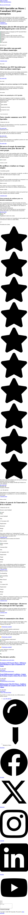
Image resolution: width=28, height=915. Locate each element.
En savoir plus (3, 212)
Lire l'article (2, 670)
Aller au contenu (4, 0)
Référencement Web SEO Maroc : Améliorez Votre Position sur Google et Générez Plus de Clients (13, 685)
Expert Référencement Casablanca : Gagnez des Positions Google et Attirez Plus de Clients (13, 674)
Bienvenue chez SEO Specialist (5, 4)
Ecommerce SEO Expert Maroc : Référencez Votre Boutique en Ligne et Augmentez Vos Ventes (13, 664)
